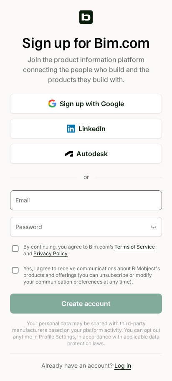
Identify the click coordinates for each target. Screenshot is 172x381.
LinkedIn (92, 129)
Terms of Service (134, 247)
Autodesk (92, 153)
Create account (86, 303)
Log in (122, 365)
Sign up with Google (92, 104)
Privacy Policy (50, 253)
